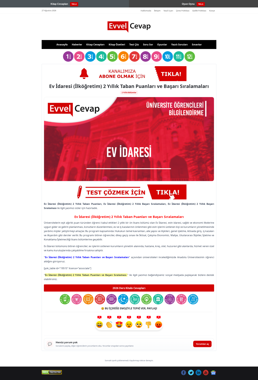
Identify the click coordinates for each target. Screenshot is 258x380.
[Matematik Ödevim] (100, 299)
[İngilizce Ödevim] (111, 299)
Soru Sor (148, 44)
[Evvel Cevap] (129, 27)
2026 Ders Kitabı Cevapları (129, 288)
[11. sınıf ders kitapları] (178, 56)
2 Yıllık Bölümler (129, 92)
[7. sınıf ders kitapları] (134, 56)
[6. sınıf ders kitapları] (123, 56)
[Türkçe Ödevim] (88, 299)
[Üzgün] (139, 325)
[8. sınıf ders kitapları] (145, 56)
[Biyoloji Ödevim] (193, 299)
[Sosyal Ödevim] (76, 299)
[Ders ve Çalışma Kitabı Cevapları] (129, 191)
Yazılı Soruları (179, 44)
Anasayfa (62, 44)
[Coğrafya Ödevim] (146, 299)
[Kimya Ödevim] (181, 299)
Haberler (77, 44)
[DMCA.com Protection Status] (52, 372)
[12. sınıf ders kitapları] (190, 56)
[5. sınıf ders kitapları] (112, 56)
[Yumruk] (149, 325)
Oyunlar (162, 44)
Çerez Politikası (182, 10)
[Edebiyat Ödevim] (135, 299)
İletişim (157, 10)
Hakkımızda (146, 10)
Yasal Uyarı (168, 10)
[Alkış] (109, 325)
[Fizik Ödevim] (170, 299)
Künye (212, 10)
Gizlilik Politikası (199, 10)
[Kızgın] (158, 325)
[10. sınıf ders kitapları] (167, 56)
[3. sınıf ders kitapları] (90, 56)
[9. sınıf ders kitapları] (156, 56)
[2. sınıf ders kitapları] (79, 56)
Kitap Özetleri (117, 44)
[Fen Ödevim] (65, 299)
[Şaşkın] (129, 325)
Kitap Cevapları (95, 44)
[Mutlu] (99, 325)
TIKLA (74, 4)
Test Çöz (134, 44)
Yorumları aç (202, 344)
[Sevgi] (119, 325)
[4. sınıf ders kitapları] (101, 56)
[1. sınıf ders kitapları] (68, 56)
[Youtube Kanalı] (129, 73)
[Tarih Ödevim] (158, 299)
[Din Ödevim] (123, 299)
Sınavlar (197, 44)
